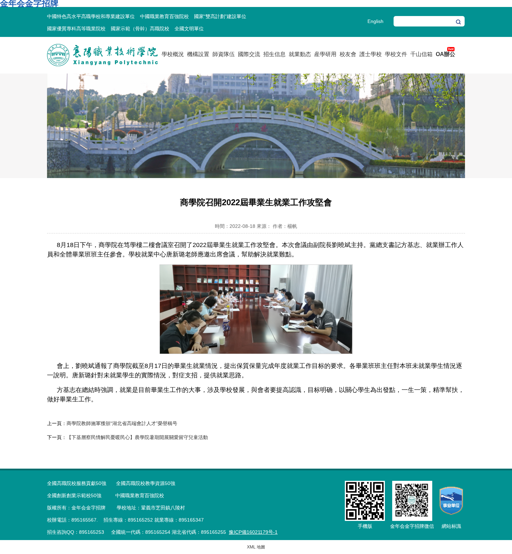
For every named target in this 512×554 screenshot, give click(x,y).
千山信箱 (421, 54)
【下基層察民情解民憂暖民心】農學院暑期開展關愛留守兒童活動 (137, 437)
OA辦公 (445, 54)
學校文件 (396, 54)
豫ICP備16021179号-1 (253, 532)
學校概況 (173, 54)
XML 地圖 (256, 547)
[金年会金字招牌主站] (102, 64)
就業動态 (300, 54)
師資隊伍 (223, 54)
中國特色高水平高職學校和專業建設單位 (91, 16)
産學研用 (325, 54)
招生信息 (274, 54)
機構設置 (198, 54)
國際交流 (249, 54)
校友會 (348, 54)
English (375, 21)
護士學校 (370, 54)
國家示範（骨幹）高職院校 (140, 28)
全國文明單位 (189, 28)
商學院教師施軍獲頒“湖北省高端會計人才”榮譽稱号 (122, 423)
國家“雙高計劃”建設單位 (220, 16)
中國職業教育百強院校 (164, 16)
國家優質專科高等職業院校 (76, 28)
